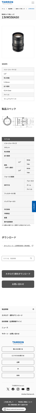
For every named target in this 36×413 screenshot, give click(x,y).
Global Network (28, 394)
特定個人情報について (25, 402)
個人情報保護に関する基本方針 (18, 405)
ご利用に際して (9, 402)
